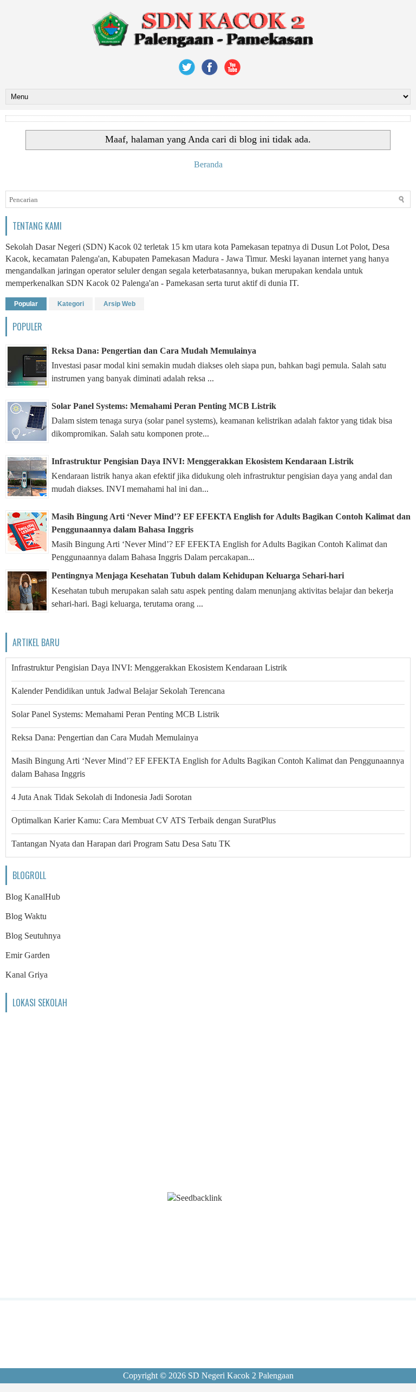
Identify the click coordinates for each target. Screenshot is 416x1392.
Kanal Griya (26, 974)
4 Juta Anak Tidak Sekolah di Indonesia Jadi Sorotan (101, 797)
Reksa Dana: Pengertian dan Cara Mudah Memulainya (153, 350)
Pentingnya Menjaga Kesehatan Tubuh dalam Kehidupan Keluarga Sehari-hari (197, 575)
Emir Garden (27, 955)
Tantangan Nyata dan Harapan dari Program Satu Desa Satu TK (121, 843)
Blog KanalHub (32, 896)
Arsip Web (119, 304)
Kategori (70, 304)
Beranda (208, 164)
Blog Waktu (26, 916)
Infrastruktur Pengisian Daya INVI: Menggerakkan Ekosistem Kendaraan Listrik (202, 461)
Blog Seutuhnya (33, 935)
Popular (26, 304)
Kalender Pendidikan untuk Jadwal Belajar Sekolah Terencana (118, 690)
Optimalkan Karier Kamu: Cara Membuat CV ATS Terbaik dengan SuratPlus (143, 820)
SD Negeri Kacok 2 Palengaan (241, 1375)
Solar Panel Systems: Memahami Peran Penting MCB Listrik (163, 406)
